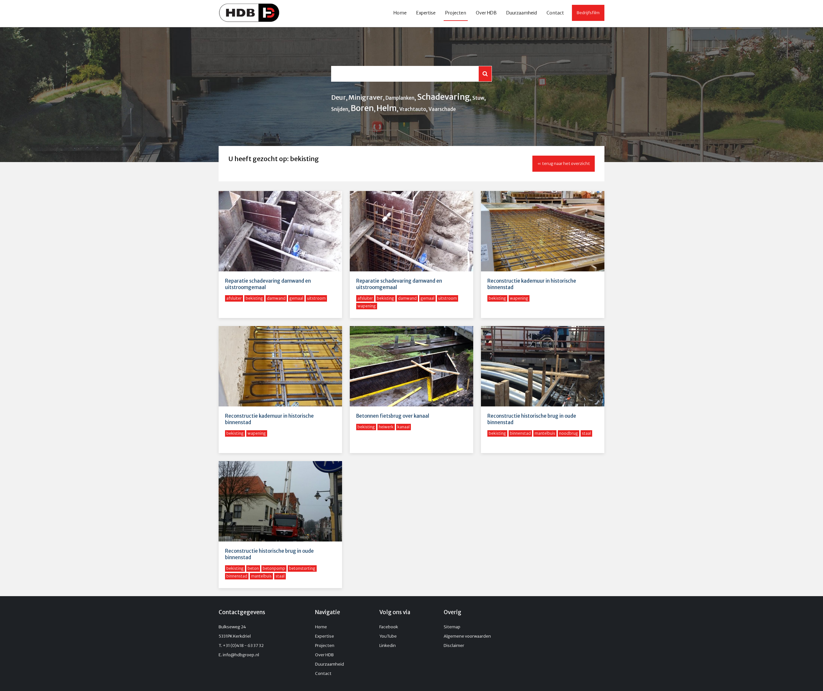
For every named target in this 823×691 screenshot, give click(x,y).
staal (586, 433)
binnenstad (520, 433)
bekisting (254, 298)
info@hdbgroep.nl (241, 655)
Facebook (388, 627)
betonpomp (274, 568)
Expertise (426, 13)
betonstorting (302, 568)
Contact (555, 13)
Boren (362, 108)
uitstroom (316, 298)
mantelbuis (545, 433)
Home (400, 13)
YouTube (388, 636)
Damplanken (399, 98)
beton (253, 568)
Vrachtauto (412, 109)
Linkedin (387, 645)
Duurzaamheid (521, 13)
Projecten (455, 13)
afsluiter (234, 298)
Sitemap (452, 627)
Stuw (478, 98)
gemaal (296, 298)
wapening (366, 306)
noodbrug (568, 433)
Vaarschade (442, 109)
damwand (276, 298)
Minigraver (365, 97)
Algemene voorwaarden (467, 636)
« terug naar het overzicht (563, 163)
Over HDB (486, 13)
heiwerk (386, 426)
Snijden (339, 109)
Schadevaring (443, 97)
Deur (338, 97)
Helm (386, 108)
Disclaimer (454, 645)
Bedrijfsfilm (588, 12)
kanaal (403, 426)
